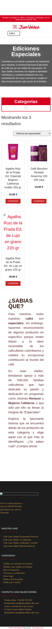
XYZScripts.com (37, 628)
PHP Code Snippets (15, 628)
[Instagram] (2, 519)
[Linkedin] (13, 519)
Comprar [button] (13, 201)
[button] (49, 33)
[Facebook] (8, 519)
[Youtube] (19, 519)
